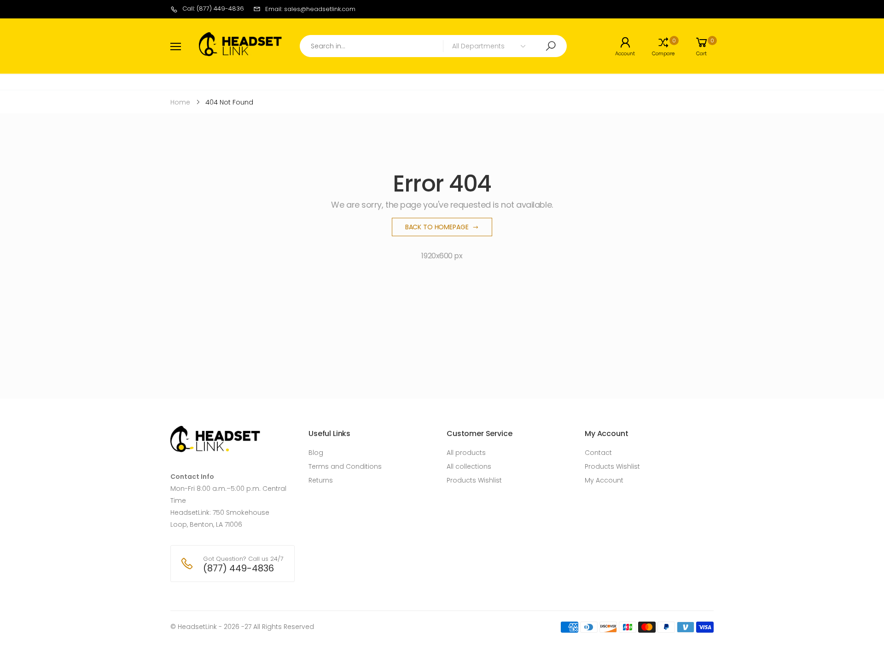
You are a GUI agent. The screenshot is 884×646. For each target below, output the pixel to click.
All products (466, 452)
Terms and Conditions (345, 466)
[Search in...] (551, 46)
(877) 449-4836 (238, 568)
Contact (598, 452)
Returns (320, 480)
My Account (604, 480)
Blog (315, 452)
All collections (469, 466)
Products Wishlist (474, 480)
